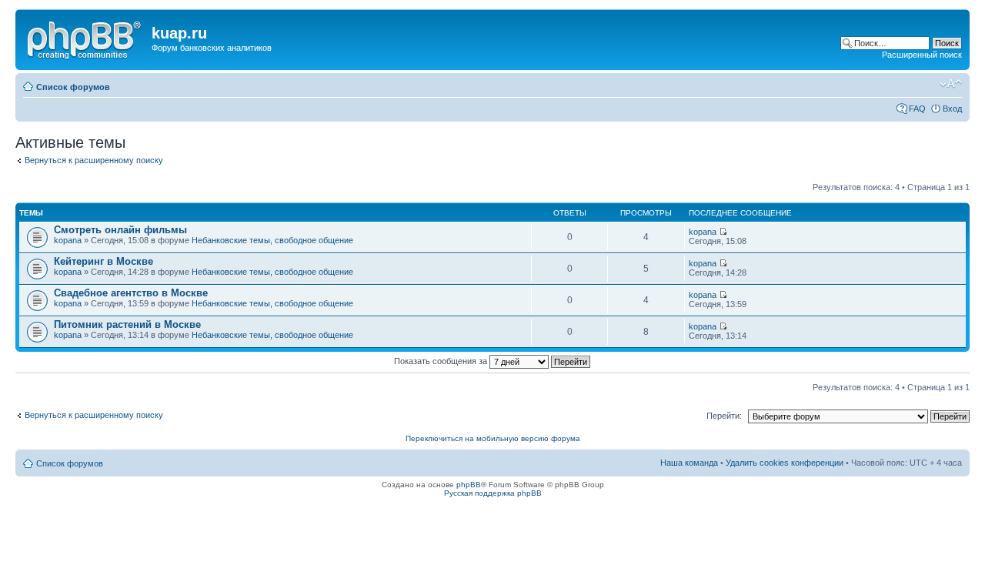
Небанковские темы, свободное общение (272, 240)
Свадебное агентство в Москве (131, 293)
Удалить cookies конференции (784, 462)
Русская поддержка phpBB (493, 493)
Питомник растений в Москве (127, 324)
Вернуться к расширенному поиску (94, 160)
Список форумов (73, 87)
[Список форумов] (85, 37)
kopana (68, 240)
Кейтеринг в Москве (103, 261)
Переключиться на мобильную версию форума (493, 438)
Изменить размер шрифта (951, 84)
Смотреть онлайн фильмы (120, 230)
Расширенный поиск (922, 54)
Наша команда (689, 462)
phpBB (468, 484)
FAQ (917, 108)
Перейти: (724, 415)
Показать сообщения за (441, 361)
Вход (952, 108)
